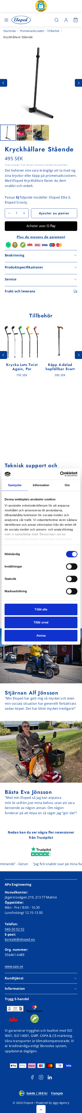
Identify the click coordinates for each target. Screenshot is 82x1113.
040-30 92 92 (14, 929)
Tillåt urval (41, 622)
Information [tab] (41, 485)
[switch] (71, 566)
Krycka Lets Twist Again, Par (21, 367)
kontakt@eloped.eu (20, 939)
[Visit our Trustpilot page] (41, 851)
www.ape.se (14, 966)
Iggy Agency (61, 1103)
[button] (41, 7)
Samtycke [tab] (15, 485)
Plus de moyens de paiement (41, 237)
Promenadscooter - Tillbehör (40, 31)
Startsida (9, 31)
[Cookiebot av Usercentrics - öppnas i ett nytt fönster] (60, 474)
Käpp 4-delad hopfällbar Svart (60, 367)
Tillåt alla (41, 609)
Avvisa (41, 635)
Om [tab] (67, 485)
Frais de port (27, 164)
